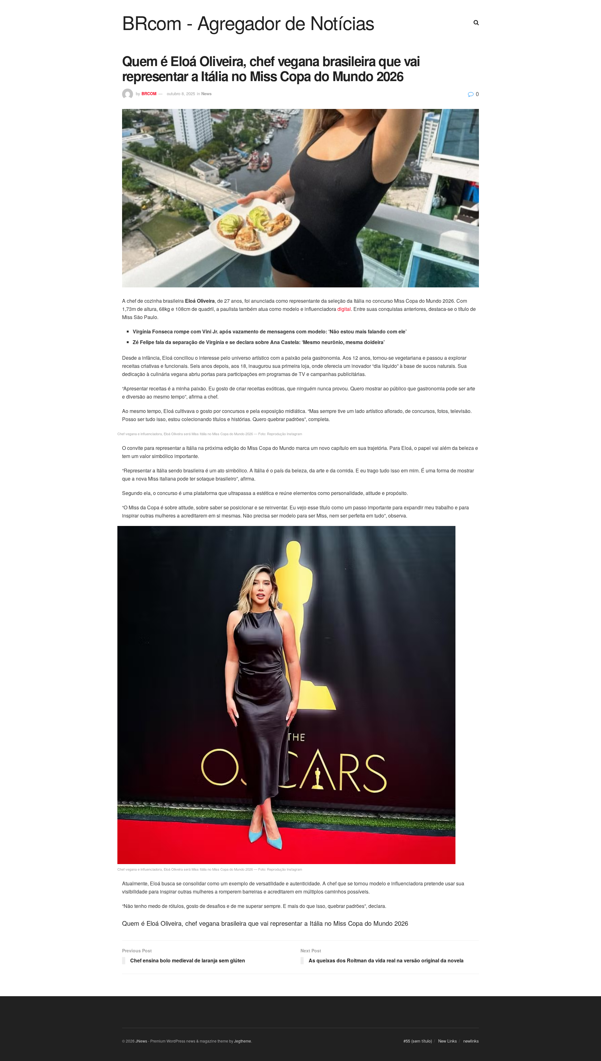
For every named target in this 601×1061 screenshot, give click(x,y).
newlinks (471, 1041)
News (206, 93)
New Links (447, 1041)
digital (344, 308)
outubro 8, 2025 (181, 93)
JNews (141, 1040)
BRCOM (149, 93)
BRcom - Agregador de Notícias (248, 22)
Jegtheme (242, 1040)
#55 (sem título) (417, 1041)
